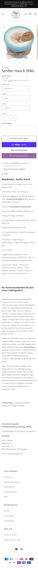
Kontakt (7, 511)
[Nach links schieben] (14, 63)
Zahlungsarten (9, 521)
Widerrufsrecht (9, 487)
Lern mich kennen (10, 535)
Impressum (8, 477)
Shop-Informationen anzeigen (14, 169)
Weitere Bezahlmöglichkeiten (19, 150)
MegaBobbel (21, 566)
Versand (10, 80)
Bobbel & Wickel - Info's (12, 540)
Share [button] (6, 174)
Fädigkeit (5, 94)
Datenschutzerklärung (12, 482)
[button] (2, 14)
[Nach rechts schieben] (23, 63)
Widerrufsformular (10, 492)
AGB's (6, 497)
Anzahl (4, 113)
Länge (4, 104)
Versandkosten (9, 516)
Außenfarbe (5, 84)
